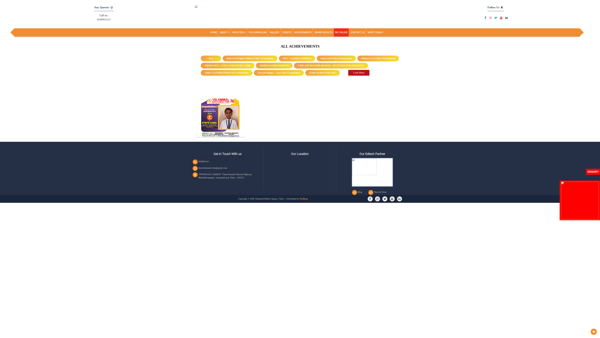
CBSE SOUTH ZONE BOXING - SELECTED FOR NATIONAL (331, 65)
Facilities (238, 32)
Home (213, 32)
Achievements (303, 32)
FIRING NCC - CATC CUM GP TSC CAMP (227, 65)
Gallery (275, 32)
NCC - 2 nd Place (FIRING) (297, 58)
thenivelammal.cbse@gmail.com (212, 168)
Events (286, 32)
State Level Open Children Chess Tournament (250, 58)
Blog (360, 192)
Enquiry (593, 171)
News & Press (380, 192)
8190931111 (104, 19)
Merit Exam (375, 32)
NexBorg (304, 199)
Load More (358, 72)
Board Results (323, 32)
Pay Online (341, 32)
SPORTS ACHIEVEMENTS (274, 65)
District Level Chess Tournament (378, 58)
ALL (211, 58)
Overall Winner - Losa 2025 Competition (279, 72)
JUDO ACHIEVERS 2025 (322, 72)
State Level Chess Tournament (336, 58)
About (224, 32)
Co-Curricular (258, 32)
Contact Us (358, 32)
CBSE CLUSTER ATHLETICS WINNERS (226, 72)
